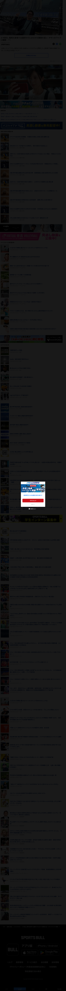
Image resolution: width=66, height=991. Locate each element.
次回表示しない (33, 508)
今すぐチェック (33, 500)
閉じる (33, 504)
